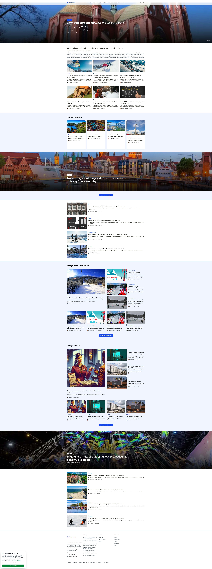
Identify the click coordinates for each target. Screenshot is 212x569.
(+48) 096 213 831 (72, 554)
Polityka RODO (92, 562)
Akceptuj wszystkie (13, 565)
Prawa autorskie (74, 562)
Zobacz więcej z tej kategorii (105, 195)
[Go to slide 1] (207, 40)
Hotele (114, 2)
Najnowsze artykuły (94, 2)
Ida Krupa (69, 32)
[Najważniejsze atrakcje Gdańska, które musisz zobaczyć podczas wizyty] (106, 171)
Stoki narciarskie (107, 2)
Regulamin (69, 562)
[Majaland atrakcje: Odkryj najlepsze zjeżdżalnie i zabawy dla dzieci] (106, 450)
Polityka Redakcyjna (99, 562)
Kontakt (87, 562)
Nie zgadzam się (13, 562)
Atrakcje (101, 2)
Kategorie (116, 535)
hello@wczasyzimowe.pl (73, 556)
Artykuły (85, 535)
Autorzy (100, 535)
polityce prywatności (17, 560)
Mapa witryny (106, 562)
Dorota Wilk (101, 537)
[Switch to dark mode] (144, 3)
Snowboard (119, 2)
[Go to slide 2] (208, 40)
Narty (124, 2)
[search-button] (141, 2)
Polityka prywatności (82, 562)
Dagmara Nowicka (70, 184)
